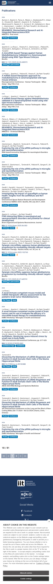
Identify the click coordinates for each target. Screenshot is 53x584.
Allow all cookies (26, 573)
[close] (49, 521)
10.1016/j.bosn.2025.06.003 (14, 226)
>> (25, 456)
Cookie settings (26, 579)
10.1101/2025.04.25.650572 (14, 62)
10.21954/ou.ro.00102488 (14, 364)
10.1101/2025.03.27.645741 (14, 279)
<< (4, 456)
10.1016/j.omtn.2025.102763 (15, 252)
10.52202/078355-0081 (13, 343)
